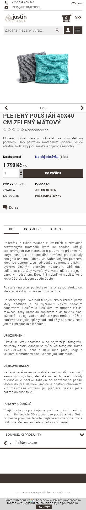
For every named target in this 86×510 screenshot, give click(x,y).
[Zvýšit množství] (21, 171)
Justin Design (46, 190)
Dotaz (13, 207)
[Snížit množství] (21, 175)
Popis (11, 229)
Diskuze (56, 229)
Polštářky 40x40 (48, 195)
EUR (80, 3)
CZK (74, 3)
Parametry (32, 229)
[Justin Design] (16, 18)
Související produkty (23, 434)
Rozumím (44, 507)
